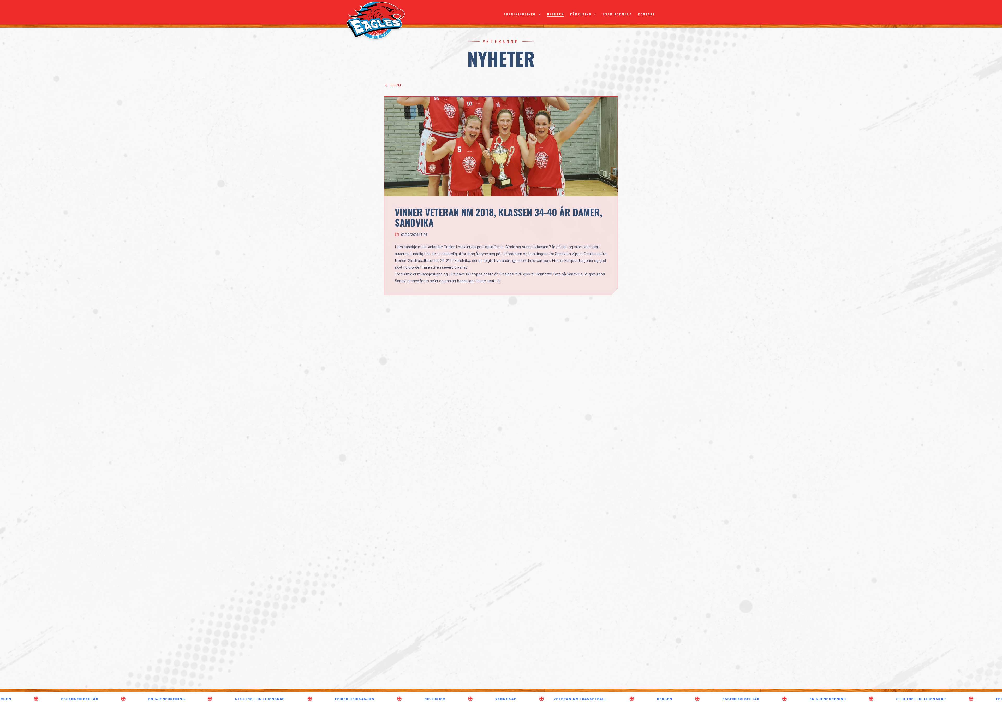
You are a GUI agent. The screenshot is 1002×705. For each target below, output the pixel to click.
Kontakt (646, 14)
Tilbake (396, 85)
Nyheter (555, 14)
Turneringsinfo (519, 14)
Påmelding (580, 14)
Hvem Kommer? (617, 14)
